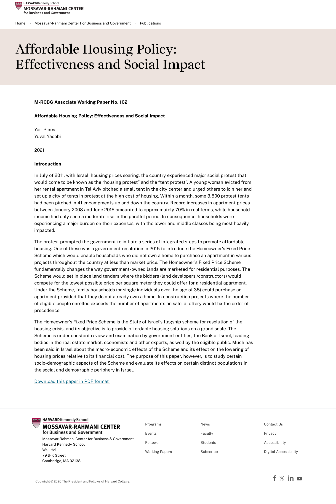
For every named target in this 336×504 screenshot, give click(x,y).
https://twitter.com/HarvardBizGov (282, 479)
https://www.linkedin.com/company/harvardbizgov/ (291, 478)
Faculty (206, 433)
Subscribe (209, 452)
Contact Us (273, 424)
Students (208, 442)
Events (151, 433)
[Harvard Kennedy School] (51, 8)
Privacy (270, 433)
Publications (150, 23)
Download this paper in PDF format (72, 381)
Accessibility (275, 442)
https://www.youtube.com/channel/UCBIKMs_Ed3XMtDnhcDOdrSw (299, 478)
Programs (153, 424)
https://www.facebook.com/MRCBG (275, 478)
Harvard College (117, 481)
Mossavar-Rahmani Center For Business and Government (83, 23)
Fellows (151, 442)
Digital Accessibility (281, 452)
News (205, 424)
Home (20, 23)
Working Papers (158, 452)
